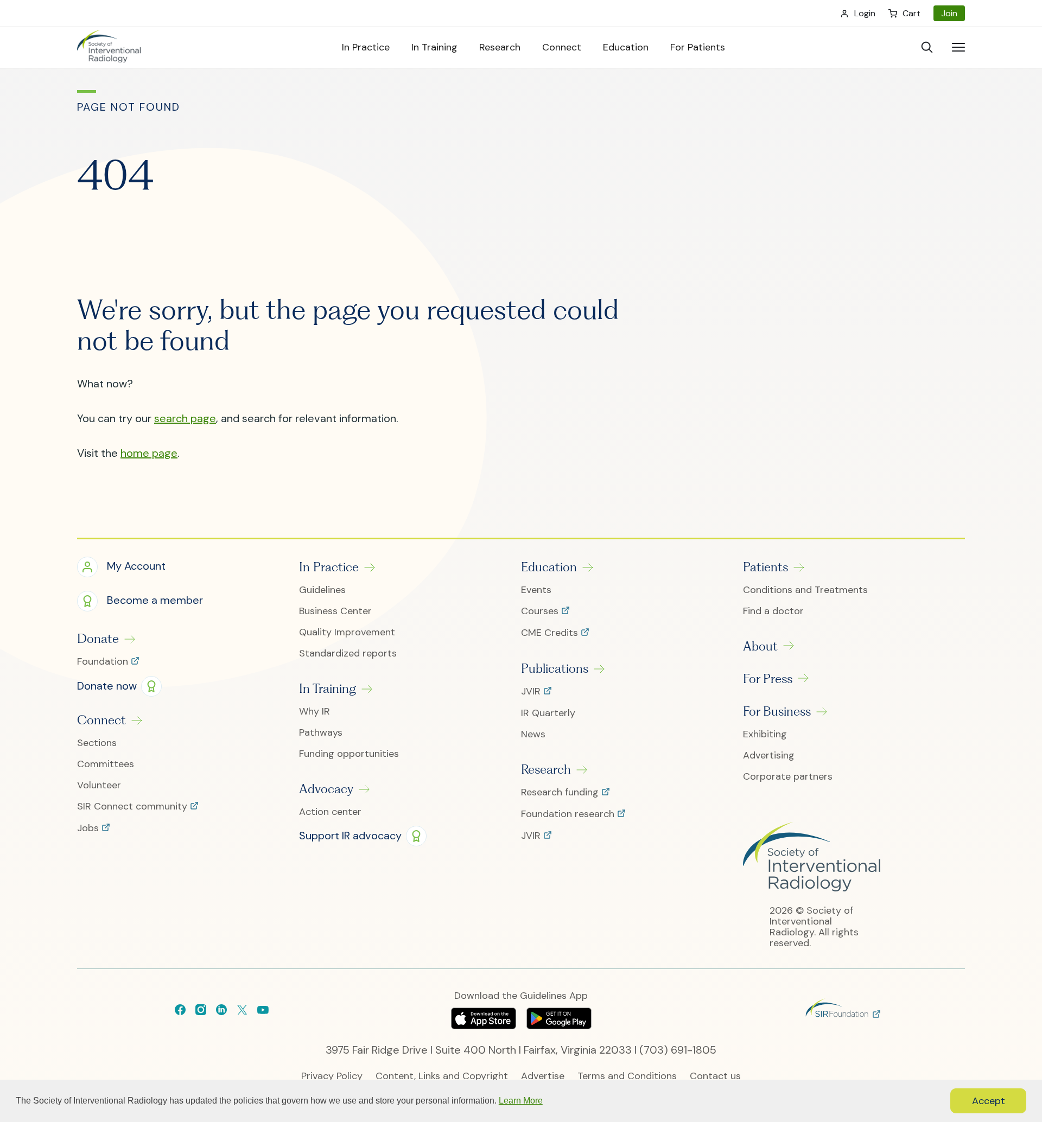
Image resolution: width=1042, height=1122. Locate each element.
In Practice (329, 567)
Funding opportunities (349, 754)
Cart (911, 13)
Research (546, 769)
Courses (541, 611)
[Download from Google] (559, 1025)
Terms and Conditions (627, 1076)
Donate (98, 638)
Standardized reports (348, 653)
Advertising (769, 755)
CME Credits (551, 633)
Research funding (561, 793)
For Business (777, 711)
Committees (105, 764)
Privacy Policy (332, 1076)
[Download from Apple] (485, 1025)
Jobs (89, 828)
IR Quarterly (548, 713)
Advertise (542, 1076)
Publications (554, 668)
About (760, 646)
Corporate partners (788, 776)
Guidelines (322, 590)
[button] (121, 567)
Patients (765, 567)
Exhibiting (765, 734)
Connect (101, 720)
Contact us (715, 1076)
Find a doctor (773, 611)
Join (949, 13)
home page (148, 453)
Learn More (521, 1100)
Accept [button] (988, 1100)
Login (864, 13)
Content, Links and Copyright (442, 1076)
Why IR (314, 711)
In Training (327, 688)
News (533, 734)
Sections (97, 743)
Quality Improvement (347, 632)
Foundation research (569, 814)
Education (549, 567)
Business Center (335, 611)
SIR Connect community (133, 807)
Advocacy (326, 788)
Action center (330, 812)
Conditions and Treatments (805, 590)
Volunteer (99, 785)
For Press (767, 678)
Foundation (104, 662)
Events (536, 590)
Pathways (320, 732)
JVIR (532, 692)
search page (185, 418)
